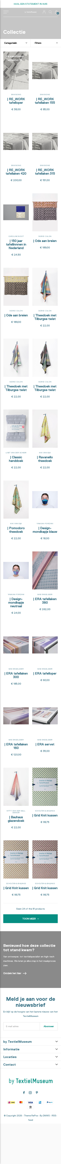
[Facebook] (24, 1092)
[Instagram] (30, 1092)
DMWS (46, 1115)
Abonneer (49, 1026)
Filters (38, 43)
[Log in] (44, 11)
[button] (6, 12)
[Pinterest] (37, 1092)
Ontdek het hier (12, 973)
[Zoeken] (50, 11)
